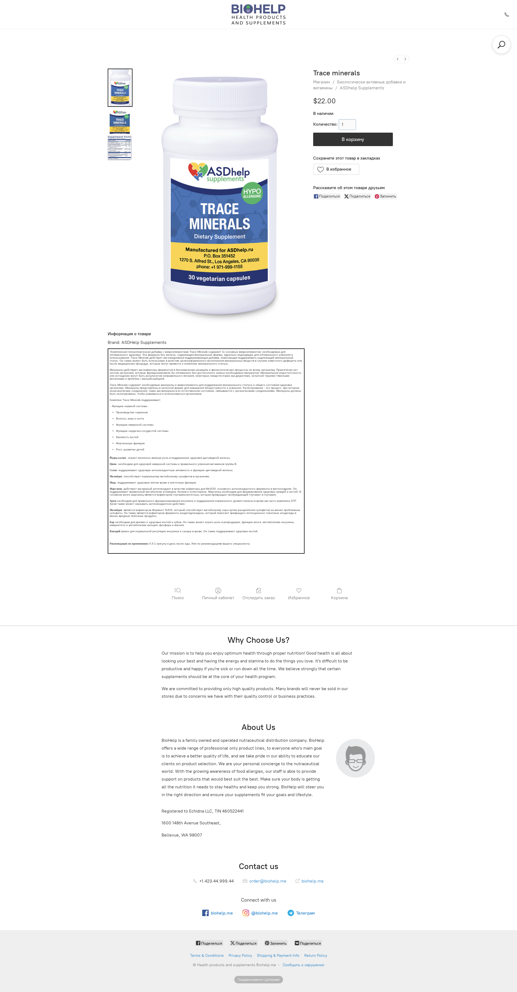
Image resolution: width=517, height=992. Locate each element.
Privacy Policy (240, 955)
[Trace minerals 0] (120, 88)
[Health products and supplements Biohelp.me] (258, 14)
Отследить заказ (258, 597)
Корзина (339, 597)
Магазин (321, 81)
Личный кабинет (218, 597)
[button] (336, 169)
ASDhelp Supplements (362, 87)
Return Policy (315, 955)
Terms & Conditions (207, 955)
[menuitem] (397, 59)
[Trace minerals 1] (120, 121)
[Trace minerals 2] (120, 148)
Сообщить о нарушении (303, 965)
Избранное (299, 597)
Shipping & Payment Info (278, 955)
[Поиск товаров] (501, 45)
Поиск (178, 597)
